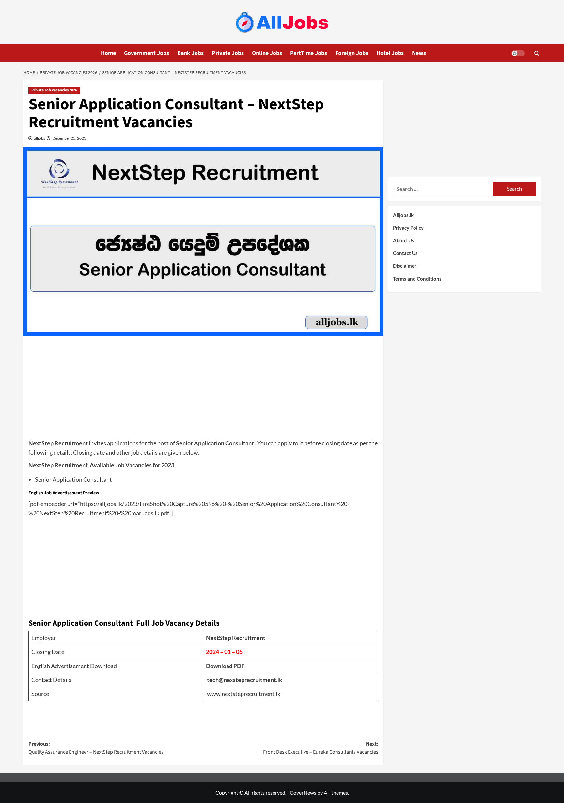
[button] (537, 53)
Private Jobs (228, 53)
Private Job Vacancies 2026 (54, 90)
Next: (320, 748)
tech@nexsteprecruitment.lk (244, 679)
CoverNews (303, 792)
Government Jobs (146, 53)
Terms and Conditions (417, 278)
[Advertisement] (203, 389)
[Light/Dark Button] (518, 53)
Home (108, 53)
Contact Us (405, 253)
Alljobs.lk (403, 215)
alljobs (39, 138)
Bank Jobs (190, 53)
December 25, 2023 (69, 138)
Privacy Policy (408, 228)
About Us (403, 240)
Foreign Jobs (351, 53)
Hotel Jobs (390, 53)
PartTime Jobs (308, 53)
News (419, 53)
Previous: (96, 748)
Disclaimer (404, 266)
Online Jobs (267, 53)
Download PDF (225, 665)
